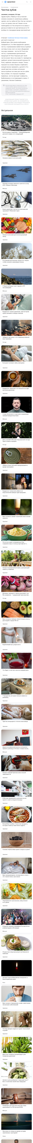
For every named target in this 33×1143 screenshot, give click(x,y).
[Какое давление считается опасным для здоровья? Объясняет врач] (16, 204)
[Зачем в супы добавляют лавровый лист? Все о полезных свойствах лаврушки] (16, 1075)
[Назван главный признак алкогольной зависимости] (16, 767)
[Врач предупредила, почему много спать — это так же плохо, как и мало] (16, 870)
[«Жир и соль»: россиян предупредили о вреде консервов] (16, 460)
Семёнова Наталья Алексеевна (17, 38)
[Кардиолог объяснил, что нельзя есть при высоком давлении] (16, 383)
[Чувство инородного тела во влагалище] (16, 716)
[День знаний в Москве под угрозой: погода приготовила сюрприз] (16, 434)
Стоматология (14, 7)
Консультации (4, 7)
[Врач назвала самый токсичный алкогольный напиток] (16, 511)
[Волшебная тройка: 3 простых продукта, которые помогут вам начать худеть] (16, 818)
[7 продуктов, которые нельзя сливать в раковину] (16, 690)
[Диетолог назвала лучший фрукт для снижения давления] (16, 1049)
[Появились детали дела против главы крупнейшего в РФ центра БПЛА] (16, 1100)
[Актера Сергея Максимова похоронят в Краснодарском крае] (16, 972)
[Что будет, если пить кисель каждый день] (16, 665)
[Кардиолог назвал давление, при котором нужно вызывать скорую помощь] (16, 306)
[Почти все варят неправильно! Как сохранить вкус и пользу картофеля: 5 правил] (16, 537)
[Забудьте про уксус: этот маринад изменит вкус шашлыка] (16, 332)
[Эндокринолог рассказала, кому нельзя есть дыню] (16, 895)
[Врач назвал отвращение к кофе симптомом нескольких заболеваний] (16, 998)
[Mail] (5, 2)
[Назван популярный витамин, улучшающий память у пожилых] (16, 562)
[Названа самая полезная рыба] (16, 153)
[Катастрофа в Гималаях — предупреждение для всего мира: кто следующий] (16, 127)
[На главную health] (10, 2)
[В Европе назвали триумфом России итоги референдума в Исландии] (16, 921)
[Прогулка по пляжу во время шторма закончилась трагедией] (16, 1126)
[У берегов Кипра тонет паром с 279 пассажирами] (16, 281)
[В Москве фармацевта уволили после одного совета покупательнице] (16, 793)
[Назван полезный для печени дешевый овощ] (16, 229)
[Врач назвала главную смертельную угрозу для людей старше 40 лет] (16, 614)
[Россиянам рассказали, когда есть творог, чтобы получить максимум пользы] (16, 255)
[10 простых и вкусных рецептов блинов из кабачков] (16, 947)
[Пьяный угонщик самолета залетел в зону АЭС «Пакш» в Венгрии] (16, 178)
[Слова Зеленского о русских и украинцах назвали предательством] (16, 409)
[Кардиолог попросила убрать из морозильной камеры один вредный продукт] (16, 485)
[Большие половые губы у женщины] (16, 357)
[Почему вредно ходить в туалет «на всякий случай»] (16, 1023)
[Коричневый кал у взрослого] (16, 639)
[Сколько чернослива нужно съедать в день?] (16, 844)
